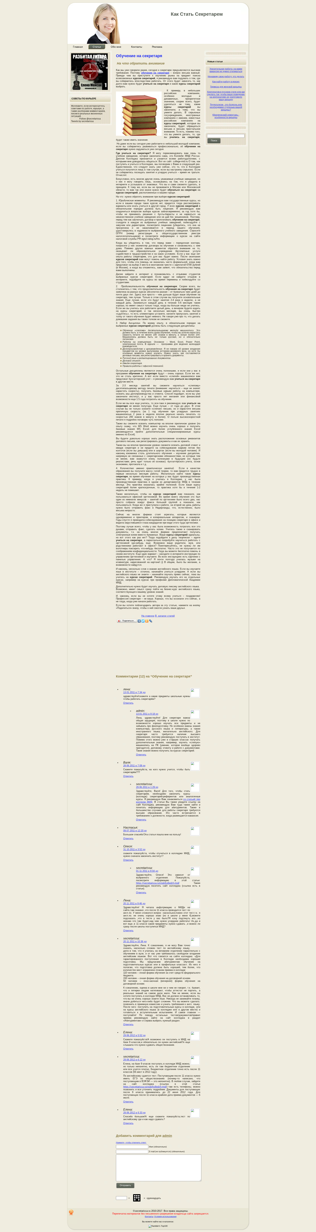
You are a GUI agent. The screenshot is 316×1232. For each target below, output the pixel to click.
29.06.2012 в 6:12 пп (134, 1059)
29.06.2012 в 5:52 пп (134, 1035)
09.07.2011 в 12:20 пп (135, 830)
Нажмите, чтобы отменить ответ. (131, 1142)
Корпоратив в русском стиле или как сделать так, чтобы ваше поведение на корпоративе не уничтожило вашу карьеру (226, 96)
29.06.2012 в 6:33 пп (134, 1112)
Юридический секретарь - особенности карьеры (225, 116)
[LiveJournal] (151, 621)
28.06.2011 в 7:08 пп (134, 765)
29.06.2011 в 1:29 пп (147, 787)
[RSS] (71, 1212)
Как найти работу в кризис (226, 81)
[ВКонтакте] (139, 621)
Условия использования (165, 1216)
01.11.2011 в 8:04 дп (147, 871)
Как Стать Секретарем (197, 14)
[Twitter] (143, 621)
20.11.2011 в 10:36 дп (135, 941)
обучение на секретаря (155, 72)
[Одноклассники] (147, 621)
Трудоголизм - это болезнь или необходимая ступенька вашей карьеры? (226, 107)
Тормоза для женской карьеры (226, 86)
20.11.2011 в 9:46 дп (134, 903)
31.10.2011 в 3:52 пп (134, 849)
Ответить (128, 703)
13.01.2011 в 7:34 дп (134, 692)
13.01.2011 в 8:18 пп (147, 714)
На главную (147, 615)
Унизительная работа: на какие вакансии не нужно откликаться (226, 70)
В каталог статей (165, 615)
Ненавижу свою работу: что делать (226, 76)
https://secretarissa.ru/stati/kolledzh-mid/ (157, 883)
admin (167, 1136)
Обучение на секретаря (139, 56)
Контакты (149, 1216)
